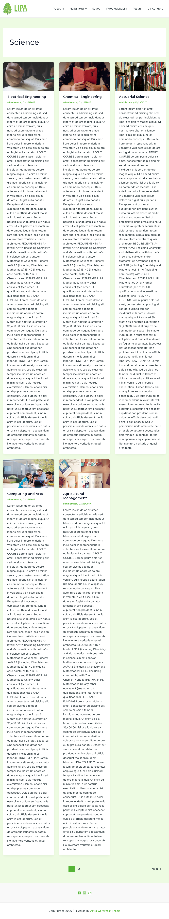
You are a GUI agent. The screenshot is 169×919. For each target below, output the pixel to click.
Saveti (96, 8)
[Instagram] (84, 893)
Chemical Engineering (82, 97)
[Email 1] (89, 893)
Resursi (137, 8)
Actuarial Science (134, 97)
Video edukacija (116, 8)
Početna (58, 8)
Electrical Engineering (26, 97)
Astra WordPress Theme (105, 910)
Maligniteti (76, 8)
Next (156, 868)
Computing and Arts (25, 494)
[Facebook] (79, 893)
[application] (85, 8)
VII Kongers (155, 8)
